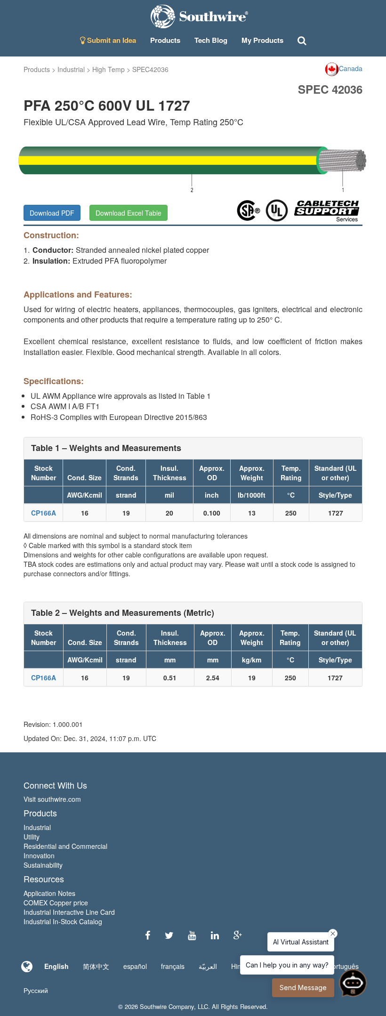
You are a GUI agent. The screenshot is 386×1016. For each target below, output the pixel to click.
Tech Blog (210, 40)
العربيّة (208, 966)
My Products (262, 40)
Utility (32, 836)
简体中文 (96, 966)
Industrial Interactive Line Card (69, 912)
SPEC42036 (150, 69)
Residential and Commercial (65, 846)
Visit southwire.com (52, 799)
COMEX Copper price (56, 902)
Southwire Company (167, 1006)
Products (37, 69)
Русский (36, 990)
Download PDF (52, 213)
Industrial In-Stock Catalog (63, 921)
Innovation (39, 855)
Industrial (71, 69)
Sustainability (43, 865)
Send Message (303, 988)
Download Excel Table (128, 213)
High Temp (108, 69)
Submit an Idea (110, 40)
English (56, 966)
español (135, 966)
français (173, 966)
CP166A (43, 512)
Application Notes (49, 893)
